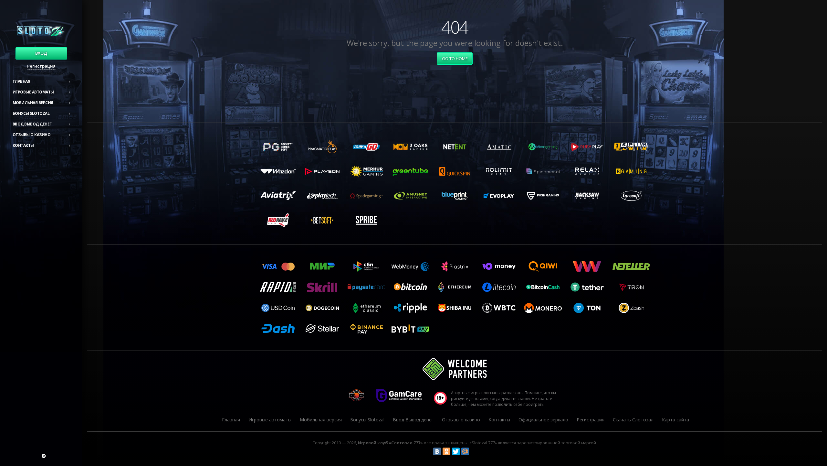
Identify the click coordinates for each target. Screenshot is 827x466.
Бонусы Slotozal (31, 113)
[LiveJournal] (474, 451)
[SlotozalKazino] (43, 456)
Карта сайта (675, 420)
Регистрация (41, 66)
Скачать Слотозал (633, 420)
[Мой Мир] (465, 451)
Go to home (455, 58)
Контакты (23, 145)
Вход (41, 53)
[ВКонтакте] (437, 451)
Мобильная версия (33, 102)
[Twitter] (456, 451)
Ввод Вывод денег (32, 124)
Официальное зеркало (543, 420)
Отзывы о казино (32, 134)
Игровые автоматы (33, 92)
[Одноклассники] (446, 451)
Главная (21, 81)
